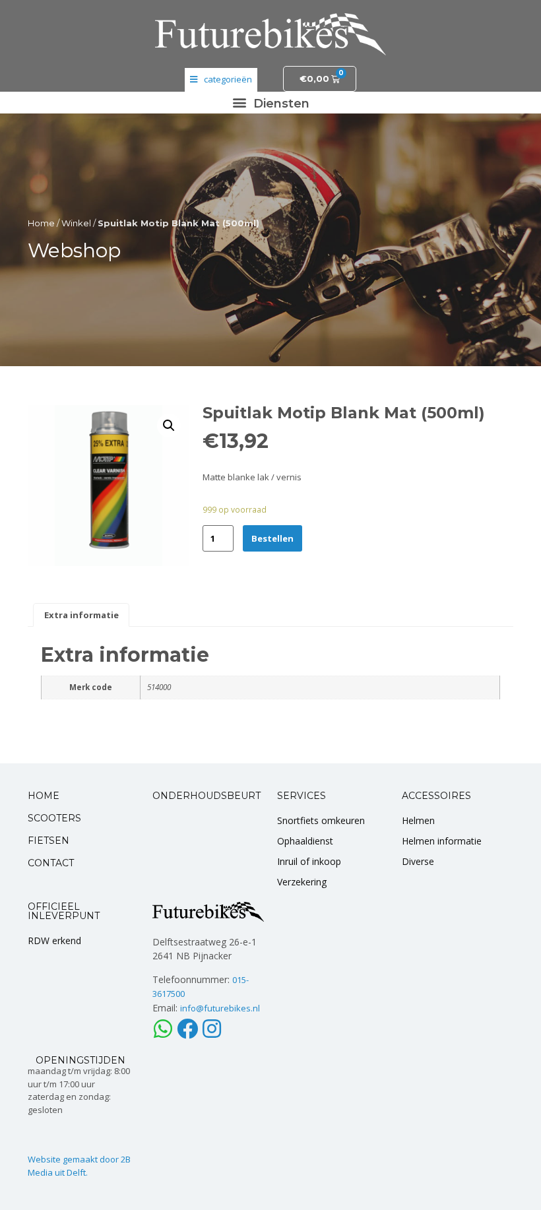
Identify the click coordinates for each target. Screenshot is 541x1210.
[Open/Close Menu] (221, 80)
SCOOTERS (54, 818)
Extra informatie (81, 615)
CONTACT (51, 863)
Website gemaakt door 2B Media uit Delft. (79, 1165)
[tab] (81, 615)
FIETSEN (48, 840)
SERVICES (301, 796)
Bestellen (272, 538)
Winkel (76, 223)
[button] (270, 102)
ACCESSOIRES (436, 796)
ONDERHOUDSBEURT (206, 796)
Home (41, 223)
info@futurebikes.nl (220, 1008)
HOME (43, 796)
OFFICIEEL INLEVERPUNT (64, 911)
